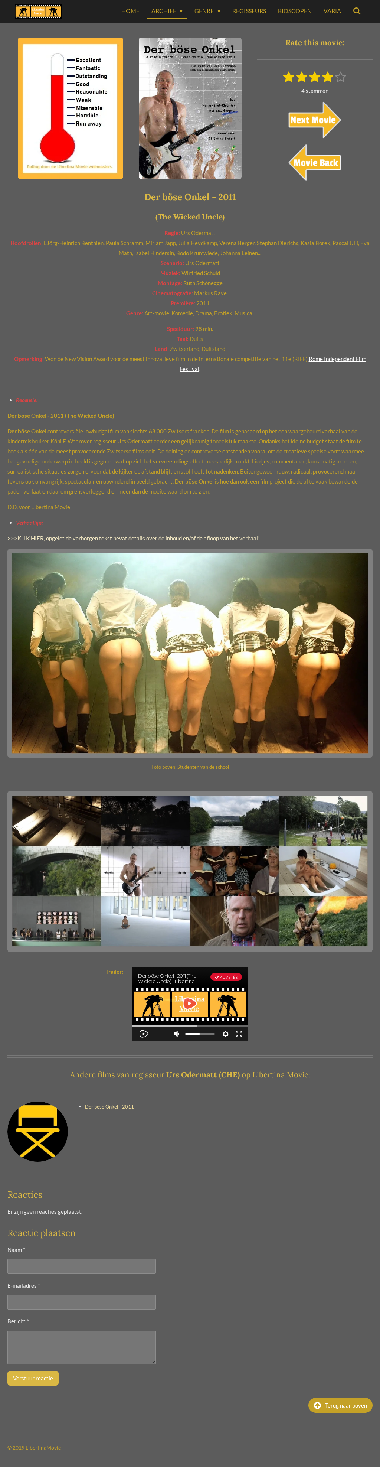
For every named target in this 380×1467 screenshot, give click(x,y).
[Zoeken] (357, 11)
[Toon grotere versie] (70, 108)
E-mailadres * (23, 1285)
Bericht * (18, 1321)
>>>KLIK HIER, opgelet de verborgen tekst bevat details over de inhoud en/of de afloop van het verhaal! (133, 538)
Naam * (16, 1249)
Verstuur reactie (33, 1378)
